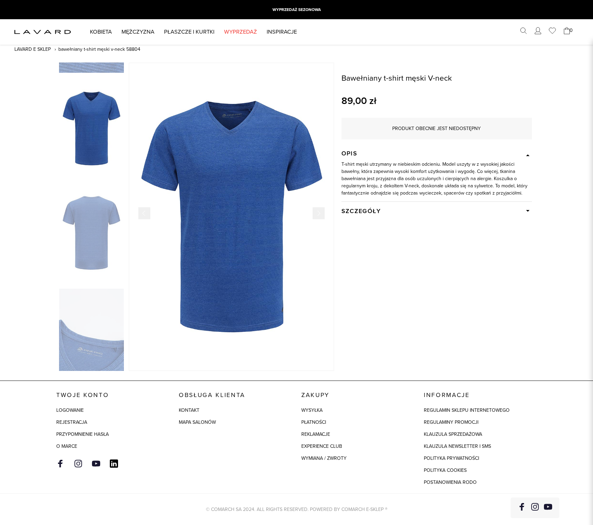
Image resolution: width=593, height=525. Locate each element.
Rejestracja (71, 422)
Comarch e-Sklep (362, 509)
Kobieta (101, 31)
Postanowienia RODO (450, 482)
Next (319, 213)
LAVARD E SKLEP (32, 49)
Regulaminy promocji (451, 422)
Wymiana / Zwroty (324, 458)
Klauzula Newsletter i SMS (457, 446)
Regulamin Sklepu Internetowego (467, 410)
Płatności (313, 422)
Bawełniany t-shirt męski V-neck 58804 (99, 49)
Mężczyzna (137, 31)
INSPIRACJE (282, 31)
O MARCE (66, 446)
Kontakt (189, 410)
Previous (144, 213)
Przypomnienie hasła (82, 434)
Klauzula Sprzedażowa (453, 434)
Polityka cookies (445, 470)
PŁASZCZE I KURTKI (189, 31)
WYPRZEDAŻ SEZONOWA (296, 9)
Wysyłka (312, 410)
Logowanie (70, 410)
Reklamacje (315, 434)
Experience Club (321, 446)
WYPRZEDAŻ (240, 31)
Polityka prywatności (451, 458)
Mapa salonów (197, 422)
